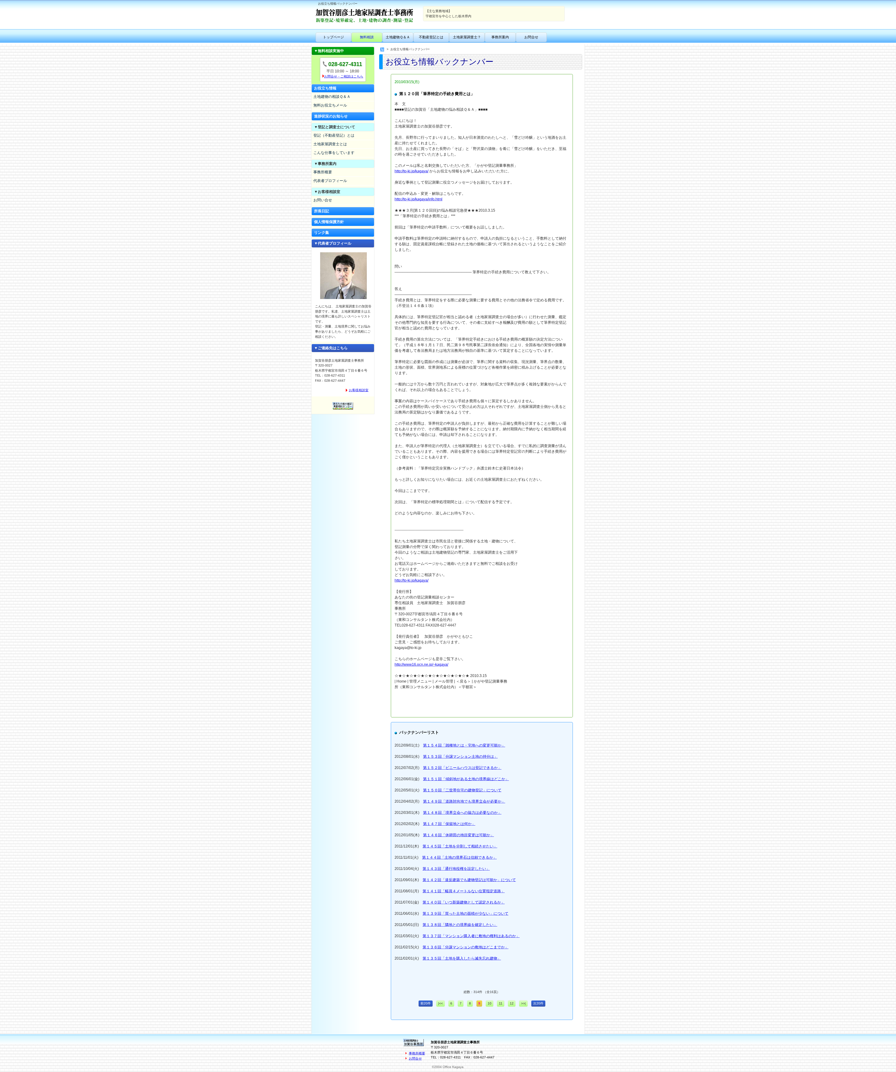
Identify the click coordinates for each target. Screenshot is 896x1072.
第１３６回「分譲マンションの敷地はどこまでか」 (465, 947)
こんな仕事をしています (333, 153)
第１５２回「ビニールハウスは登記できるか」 (462, 768)
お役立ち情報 (325, 88)
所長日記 (321, 211)
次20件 (538, 1003)
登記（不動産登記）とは (333, 135)
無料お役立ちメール (330, 105)
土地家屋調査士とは (330, 144)
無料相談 (367, 37)
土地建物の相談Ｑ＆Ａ (331, 97)
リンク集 (321, 233)
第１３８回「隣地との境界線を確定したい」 (460, 925)
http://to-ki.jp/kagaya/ (411, 171)
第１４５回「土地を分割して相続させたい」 (460, 846)
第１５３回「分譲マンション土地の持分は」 (460, 757)
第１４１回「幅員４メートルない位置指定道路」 (464, 891)
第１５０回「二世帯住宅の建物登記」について (462, 790)
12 (512, 1003)
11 (500, 1003)
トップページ (333, 37)
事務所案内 (500, 37)
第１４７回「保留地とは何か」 (449, 824)
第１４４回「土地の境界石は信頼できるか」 (459, 857)
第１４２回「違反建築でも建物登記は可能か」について (469, 880)
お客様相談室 (358, 390)
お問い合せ (322, 200)
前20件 (425, 1003)
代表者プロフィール (330, 181)
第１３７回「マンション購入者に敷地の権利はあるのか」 (471, 936)
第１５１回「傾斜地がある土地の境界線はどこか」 (466, 779)
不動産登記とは (431, 37)
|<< (440, 1003)
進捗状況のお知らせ (331, 116)
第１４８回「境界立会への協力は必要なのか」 (462, 813)
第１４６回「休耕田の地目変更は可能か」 (458, 835)
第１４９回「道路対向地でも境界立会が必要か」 (464, 801)
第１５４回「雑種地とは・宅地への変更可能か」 (464, 745)
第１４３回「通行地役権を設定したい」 (456, 869)
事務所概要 (322, 172)
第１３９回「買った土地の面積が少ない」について (465, 913)
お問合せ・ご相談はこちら (343, 76)
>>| (523, 1003)
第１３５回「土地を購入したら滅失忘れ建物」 (462, 958)
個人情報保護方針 (329, 222)
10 (489, 1003)
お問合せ (531, 37)
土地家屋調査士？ (467, 37)
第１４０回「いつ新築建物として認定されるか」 (464, 902)
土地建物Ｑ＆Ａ (398, 37)
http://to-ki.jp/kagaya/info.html (418, 199)
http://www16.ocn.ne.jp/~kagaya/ (421, 664)
